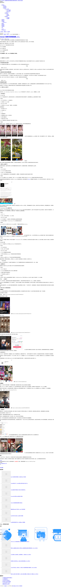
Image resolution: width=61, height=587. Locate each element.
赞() (1, 460)
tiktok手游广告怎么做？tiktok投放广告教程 (17, 515)
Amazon (8, 14)
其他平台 (8, 15)
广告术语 (8, 17)
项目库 (3, 23)
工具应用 (3, 26)
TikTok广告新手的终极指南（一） (10, 36)
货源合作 (3, 20)
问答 (2, 27)
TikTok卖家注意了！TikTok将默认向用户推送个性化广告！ (19, 483)
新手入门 (8, 34)
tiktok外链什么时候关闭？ (6, 580)
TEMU (8, 13)
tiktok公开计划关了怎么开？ (6, 582)
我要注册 (5, 31)
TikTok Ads (4, 22)
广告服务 (3, 21)
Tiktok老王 (1, 467)
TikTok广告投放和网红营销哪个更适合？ (17, 502)
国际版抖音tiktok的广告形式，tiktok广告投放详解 (18, 509)
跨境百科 (6, 16)
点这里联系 (16, 461)
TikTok (29, 179)
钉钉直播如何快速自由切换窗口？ (7, 577)
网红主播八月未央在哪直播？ (6, 581)
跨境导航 (3, 25)
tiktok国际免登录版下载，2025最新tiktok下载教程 (18, 522)
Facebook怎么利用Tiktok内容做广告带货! (17, 496)
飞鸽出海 (21, 0)
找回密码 (8, 31)
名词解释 (8, 18)
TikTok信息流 (2, 463)
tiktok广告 (5, 463)
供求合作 (3, 24)
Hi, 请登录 (1, 31)
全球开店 (3, 19)
